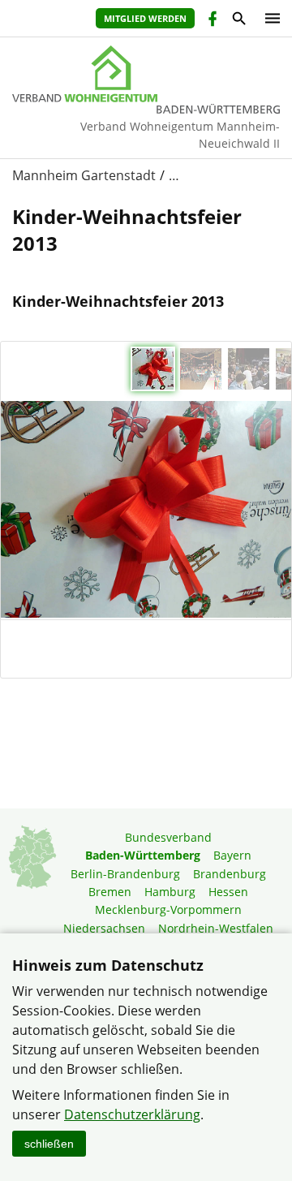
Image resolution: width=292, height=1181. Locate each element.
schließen (49, 1143)
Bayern (232, 855)
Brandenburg (229, 873)
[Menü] (268, 18)
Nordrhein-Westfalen (215, 928)
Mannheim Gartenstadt (84, 175)
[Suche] (238, 20)
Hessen (228, 891)
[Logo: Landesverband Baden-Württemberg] (146, 73)
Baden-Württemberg (142, 855)
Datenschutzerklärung (132, 1114)
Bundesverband (168, 837)
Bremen (109, 891)
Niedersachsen (104, 928)
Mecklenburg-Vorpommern (168, 909)
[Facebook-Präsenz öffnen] (211, 20)
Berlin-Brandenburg (125, 873)
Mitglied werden (145, 18)
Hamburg (169, 891)
